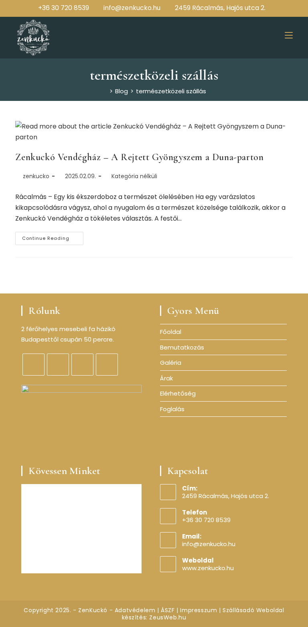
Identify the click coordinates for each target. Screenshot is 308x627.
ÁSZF (167, 610)
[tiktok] (107, 365)
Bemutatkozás (182, 347)
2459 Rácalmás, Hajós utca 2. (220, 7)
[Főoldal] (104, 91)
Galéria (170, 362)
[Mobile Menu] (289, 35)
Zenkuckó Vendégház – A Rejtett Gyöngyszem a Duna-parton (139, 157)
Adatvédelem (135, 610)
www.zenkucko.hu (208, 568)
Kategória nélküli (134, 176)
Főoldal (170, 332)
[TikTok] (279, 8)
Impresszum (198, 610)
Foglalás (172, 409)
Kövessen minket (64, 470)
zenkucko (36, 176)
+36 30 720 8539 (63, 7)
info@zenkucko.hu (131, 7)
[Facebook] (251, 8)
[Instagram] (261, 8)
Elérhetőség (178, 393)
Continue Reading (52, 240)
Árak (166, 378)
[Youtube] (271, 8)
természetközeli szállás (171, 91)
